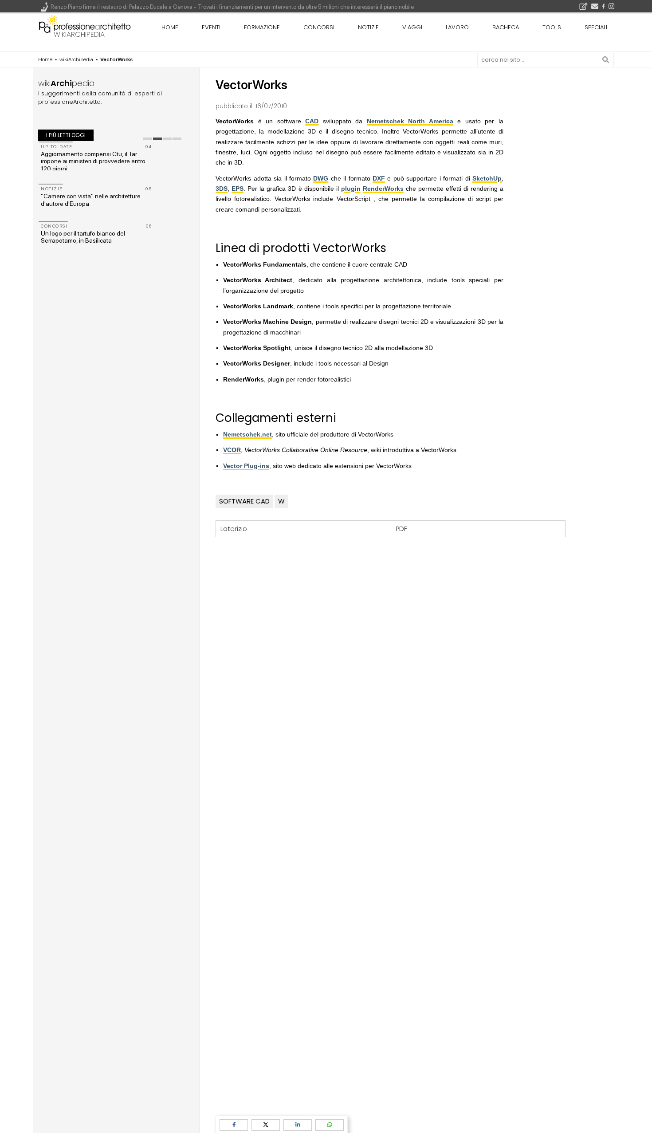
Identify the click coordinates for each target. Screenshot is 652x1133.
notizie (368, 27)
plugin (351, 188)
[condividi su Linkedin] (297, 1125)
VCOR (232, 449)
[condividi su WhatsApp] (329, 1125)
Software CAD (244, 501)
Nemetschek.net (247, 434)
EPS (238, 188)
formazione (262, 27)
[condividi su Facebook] (234, 1125)
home (169, 27)
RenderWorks (383, 188)
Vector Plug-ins (246, 465)
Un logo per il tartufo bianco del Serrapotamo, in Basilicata (83, 237)
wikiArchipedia (79, 34)
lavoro (457, 27)
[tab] (147, 139)
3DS (222, 188)
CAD (311, 121)
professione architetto (85, 26)
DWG (320, 178)
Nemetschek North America (410, 121)
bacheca (505, 27)
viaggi (412, 27)
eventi (211, 27)
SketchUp (487, 178)
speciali (596, 27)
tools (551, 27)
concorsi (318, 27)
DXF (379, 178)
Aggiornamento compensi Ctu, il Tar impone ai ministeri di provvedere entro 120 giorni (93, 161)
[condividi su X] (265, 1125)
